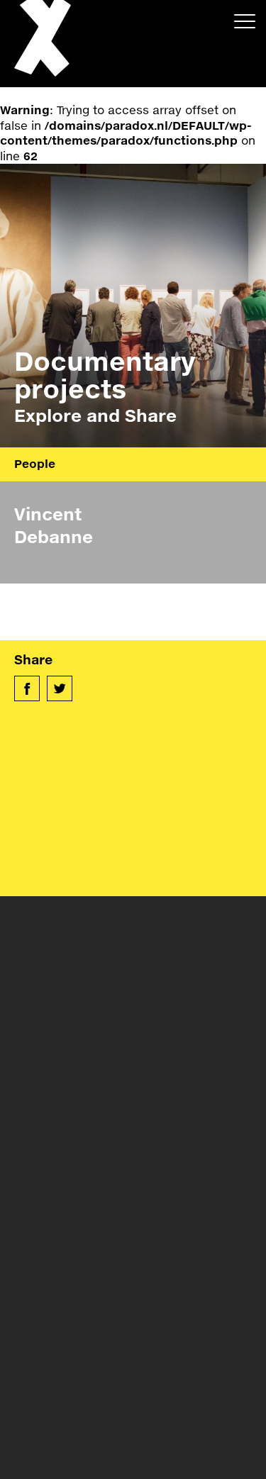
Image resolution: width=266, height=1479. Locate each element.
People (34, 463)
